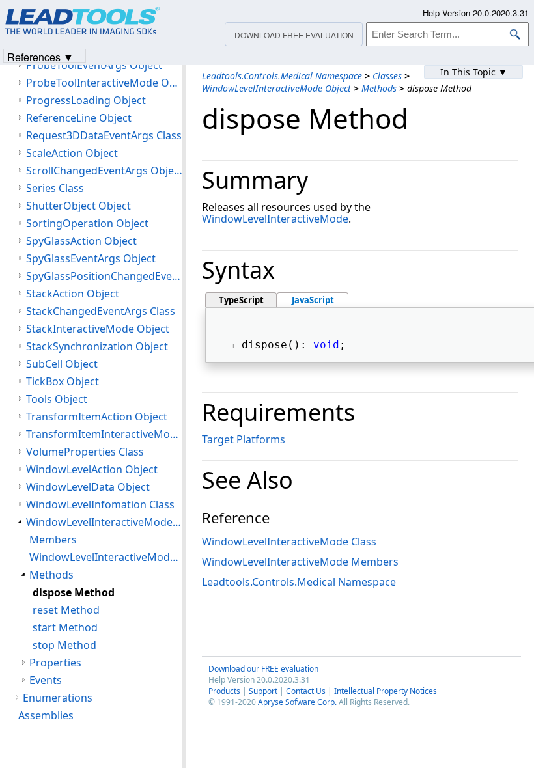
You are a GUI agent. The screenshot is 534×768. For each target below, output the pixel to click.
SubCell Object (62, 364)
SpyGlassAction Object (81, 241)
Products (224, 690)
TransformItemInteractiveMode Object (104, 434)
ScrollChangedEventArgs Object (104, 170)
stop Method (64, 645)
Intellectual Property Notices (385, 690)
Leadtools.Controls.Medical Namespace (282, 76)
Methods (379, 88)
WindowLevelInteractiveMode (275, 219)
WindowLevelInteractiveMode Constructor (105, 557)
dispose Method (74, 592)
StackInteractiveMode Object (97, 329)
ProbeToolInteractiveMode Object (104, 82)
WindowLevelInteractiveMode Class (289, 541)
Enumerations (57, 698)
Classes (387, 76)
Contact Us (306, 690)
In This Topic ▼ (473, 72)
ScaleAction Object (72, 153)
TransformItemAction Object (96, 416)
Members (53, 539)
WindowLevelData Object (88, 487)
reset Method (66, 610)
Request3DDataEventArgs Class (104, 135)
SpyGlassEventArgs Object (91, 258)
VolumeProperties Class (85, 452)
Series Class (55, 188)
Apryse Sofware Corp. (297, 701)
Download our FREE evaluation (263, 668)
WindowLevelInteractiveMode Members (300, 562)
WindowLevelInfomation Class (100, 504)
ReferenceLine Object (79, 118)
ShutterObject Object (78, 206)
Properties (55, 662)
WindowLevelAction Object (92, 469)
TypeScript (241, 300)
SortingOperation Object (87, 223)
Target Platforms (243, 439)
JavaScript (313, 300)
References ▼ (40, 56)
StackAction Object (72, 293)
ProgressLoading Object (86, 100)
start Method (65, 627)
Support (263, 690)
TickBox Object (62, 381)
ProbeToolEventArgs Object (94, 65)
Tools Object (56, 399)
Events (45, 680)
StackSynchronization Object (97, 346)
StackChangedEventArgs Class (100, 311)
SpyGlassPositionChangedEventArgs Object (104, 276)
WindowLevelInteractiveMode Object (276, 88)
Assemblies (46, 715)
